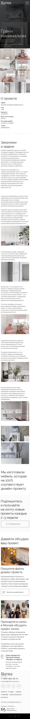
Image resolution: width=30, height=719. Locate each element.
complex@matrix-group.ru (10, 681)
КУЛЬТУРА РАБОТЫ (15, 694)
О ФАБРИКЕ (4, 694)
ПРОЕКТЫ (4, 692)
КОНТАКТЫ (4, 697)
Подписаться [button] (15, 524)
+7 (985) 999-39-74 (9, 678)
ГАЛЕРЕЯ (18, 692)
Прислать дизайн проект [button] (15, 592)
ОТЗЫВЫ (11, 692)
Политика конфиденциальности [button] (11, 702)
